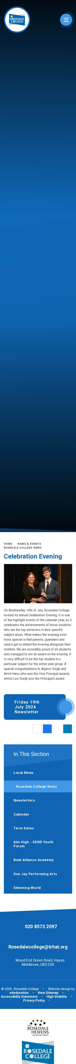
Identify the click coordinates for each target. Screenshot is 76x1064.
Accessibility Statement (19, 997)
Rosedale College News (23, 547)
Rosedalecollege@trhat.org (38, 947)
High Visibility (57, 997)
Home (8, 543)
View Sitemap (48, 993)
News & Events (29, 543)
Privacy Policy (34, 1000)
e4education (19, 993)
